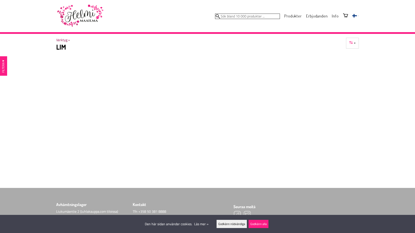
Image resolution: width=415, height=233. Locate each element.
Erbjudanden (317, 16)
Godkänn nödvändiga (231, 224)
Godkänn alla (258, 224)
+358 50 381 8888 (152, 211)
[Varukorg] (345, 16)
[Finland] (355, 16)
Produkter (293, 16)
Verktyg (63, 40)
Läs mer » (201, 224)
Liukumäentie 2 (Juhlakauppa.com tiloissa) (87, 211)
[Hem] (80, 15)
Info (335, 16)
